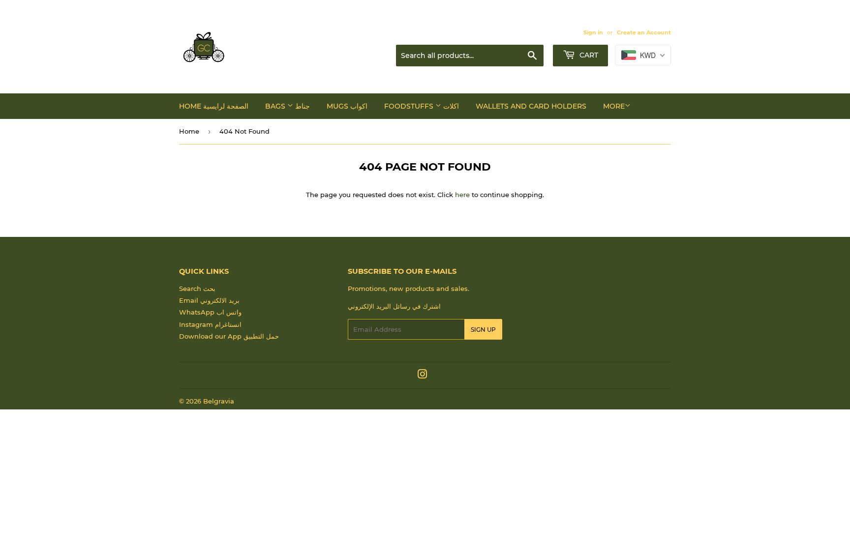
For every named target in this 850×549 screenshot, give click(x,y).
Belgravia (218, 401)
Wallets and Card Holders (531, 106)
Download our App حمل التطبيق (229, 336)
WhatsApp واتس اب (210, 312)
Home (189, 131)
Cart (587, 55)
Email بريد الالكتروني (209, 300)
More (614, 106)
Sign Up (483, 329)
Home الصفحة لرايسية (213, 106)
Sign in (593, 32)
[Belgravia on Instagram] (422, 375)
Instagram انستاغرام (210, 324)
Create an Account (644, 32)
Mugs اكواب (347, 106)
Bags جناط (287, 106)
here (462, 195)
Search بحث (197, 288)
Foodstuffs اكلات (421, 106)
